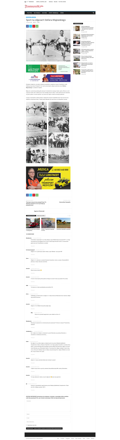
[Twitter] (30, 26)
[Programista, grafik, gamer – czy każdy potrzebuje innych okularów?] (76, 71)
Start (58, 438)
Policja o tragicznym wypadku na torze (47, 230)
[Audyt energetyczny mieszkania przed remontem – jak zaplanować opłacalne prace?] (76, 28)
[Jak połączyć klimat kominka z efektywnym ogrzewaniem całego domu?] (76, 36)
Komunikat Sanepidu (64, 202)
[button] (93, 12)
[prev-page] (68, 215)
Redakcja (51, 1)
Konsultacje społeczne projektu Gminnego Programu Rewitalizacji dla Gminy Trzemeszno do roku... (87, 43)
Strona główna (28, 15)
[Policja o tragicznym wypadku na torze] (48, 223)
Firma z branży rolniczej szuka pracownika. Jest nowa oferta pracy (87, 57)
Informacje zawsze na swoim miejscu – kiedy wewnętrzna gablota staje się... (87, 51)
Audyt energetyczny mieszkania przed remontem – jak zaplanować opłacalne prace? (87, 28)
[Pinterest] (33, 26)
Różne (62, 12)
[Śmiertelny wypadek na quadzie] (63, 223)
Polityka (29, 12)
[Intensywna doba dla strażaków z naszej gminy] (33, 223)
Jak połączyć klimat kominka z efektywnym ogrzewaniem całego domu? (87, 36)
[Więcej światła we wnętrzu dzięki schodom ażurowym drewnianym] (76, 65)
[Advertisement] (83, 99)
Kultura (44, 12)
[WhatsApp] (37, 26)
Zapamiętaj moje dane (32, 425)
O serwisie (62, 438)
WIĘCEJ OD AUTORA (41, 215)
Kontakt (88, 438)
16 (39, 22)
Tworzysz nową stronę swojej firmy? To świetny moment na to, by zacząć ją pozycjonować (36, 203)
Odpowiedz (33, 254)
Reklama (55, 1)
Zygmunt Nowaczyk (39, 211)
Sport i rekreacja (53, 12)
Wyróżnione (34, 15)
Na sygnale (37, 12)
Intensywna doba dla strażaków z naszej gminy (33, 230)
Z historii (33, 17)
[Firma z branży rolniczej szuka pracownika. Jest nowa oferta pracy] (76, 58)
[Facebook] (27, 26)
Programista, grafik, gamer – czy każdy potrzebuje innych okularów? (87, 71)
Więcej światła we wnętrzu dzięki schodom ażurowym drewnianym (87, 64)
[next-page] (69, 215)
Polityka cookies (62, 1)
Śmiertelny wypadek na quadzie (63, 229)
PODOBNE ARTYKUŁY (31, 215)
